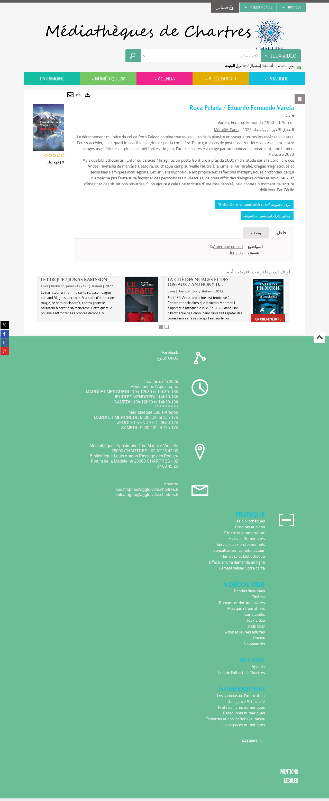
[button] (48, 127)
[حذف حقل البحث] (144, 55)
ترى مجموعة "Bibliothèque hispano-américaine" (254, 204)
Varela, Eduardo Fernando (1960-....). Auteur (256, 122)
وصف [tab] (256, 232)
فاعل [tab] (281, 232)
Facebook (170, 352)
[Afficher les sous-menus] (283, 7)
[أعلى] (319, 337)
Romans (236, 252)
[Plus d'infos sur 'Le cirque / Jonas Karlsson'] (141, 309)
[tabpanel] (164, 212)
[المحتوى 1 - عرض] (161, 327)
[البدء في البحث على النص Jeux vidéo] (133, 55)
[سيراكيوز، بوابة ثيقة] (164, 35)
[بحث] (211, 246)
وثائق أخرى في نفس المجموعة (267, 215)
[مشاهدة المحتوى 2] (166, 327)
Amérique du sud (228, 246)
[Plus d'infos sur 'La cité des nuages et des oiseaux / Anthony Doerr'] (268, 302)
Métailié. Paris (226, 129)
